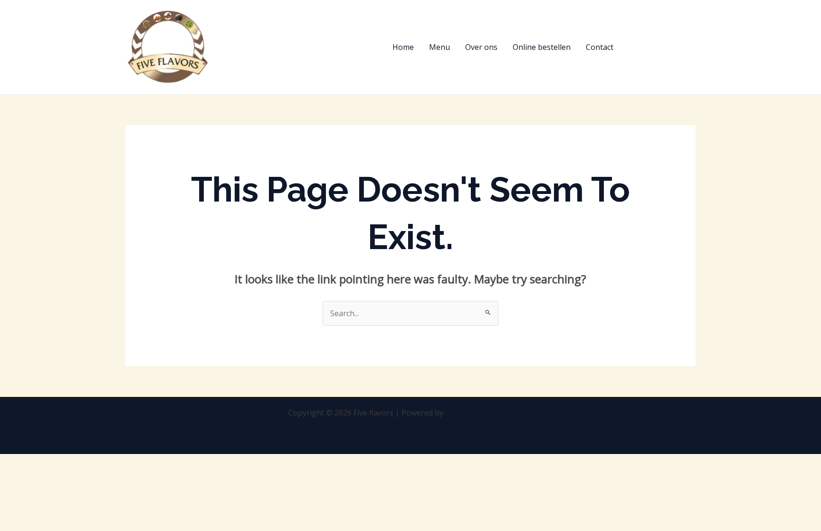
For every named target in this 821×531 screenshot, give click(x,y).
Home (403, 47)
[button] (663, 47)
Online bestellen (542, 47)
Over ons (481, 47)
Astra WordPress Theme (489, 412)
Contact (599, 47)
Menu (439, 47)
